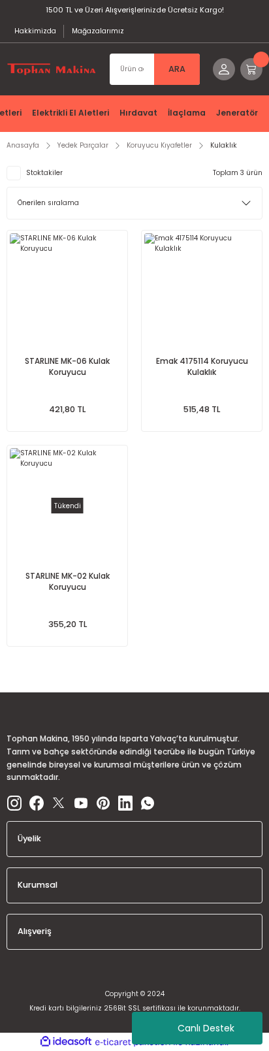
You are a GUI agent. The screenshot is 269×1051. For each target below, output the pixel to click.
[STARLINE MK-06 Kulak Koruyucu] (67, 290)
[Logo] (52, 69)
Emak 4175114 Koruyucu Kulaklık (202, 367)
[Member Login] (224, 69)
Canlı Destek (206, 1028)
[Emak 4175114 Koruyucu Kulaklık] (201, 290)
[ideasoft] (66, 1042)
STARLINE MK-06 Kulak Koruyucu (67, 367)
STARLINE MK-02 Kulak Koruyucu (67, 581)
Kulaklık (223, 145)
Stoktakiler (44, 173)
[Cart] (251, 69)
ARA (176, 68)
